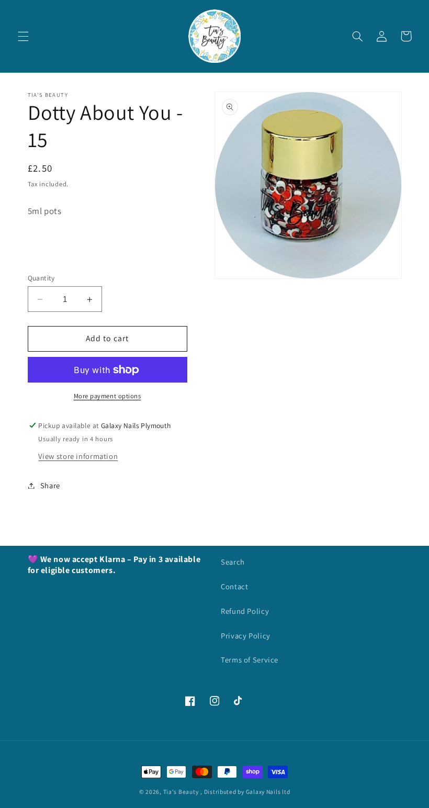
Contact (234, 586)
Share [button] (50, 485)
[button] (23, 36)
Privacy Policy (245, 636)
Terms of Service (249, 660)
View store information (78, 456)
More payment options (107, 395)
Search (233, 562)
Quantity (41, 278)
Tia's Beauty (181, 791)
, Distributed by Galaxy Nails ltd (245, 791)
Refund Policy (245, 611)
